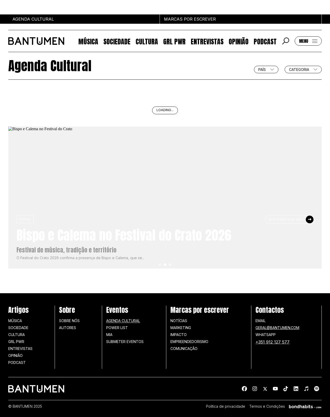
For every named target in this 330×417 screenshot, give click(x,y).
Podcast (265, 41)
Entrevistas (207, 41)
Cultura (147, 41)
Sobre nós (69, 320)
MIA (109, 334)
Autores (67, 327)
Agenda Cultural (123, 320)
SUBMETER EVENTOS (125, 341)
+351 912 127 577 (272, 342)
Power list (117, 327)
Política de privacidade (225, 406)
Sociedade (116, 41)
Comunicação (183, 348)
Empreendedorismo (189, 341)
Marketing (180, 327)
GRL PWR (174, 41)
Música (88, 41)
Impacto (178, 334)
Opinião (239, 41)
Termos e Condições (267, 406)
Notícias (178, 320)
